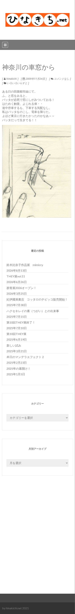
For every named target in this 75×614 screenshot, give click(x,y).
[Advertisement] (37, 543)
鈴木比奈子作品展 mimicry (25, 265)
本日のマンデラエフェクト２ (25, 357)
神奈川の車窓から (28, 67)
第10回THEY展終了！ (21, 322)
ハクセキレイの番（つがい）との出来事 (33, 311)
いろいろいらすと (17, 83)
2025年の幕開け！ (19, 368)
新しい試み (14, 345)
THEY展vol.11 (16, 276)
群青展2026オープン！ (21, 288)
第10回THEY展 (16, 334)
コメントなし (61, 78)
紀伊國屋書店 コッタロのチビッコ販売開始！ (37, 299)
